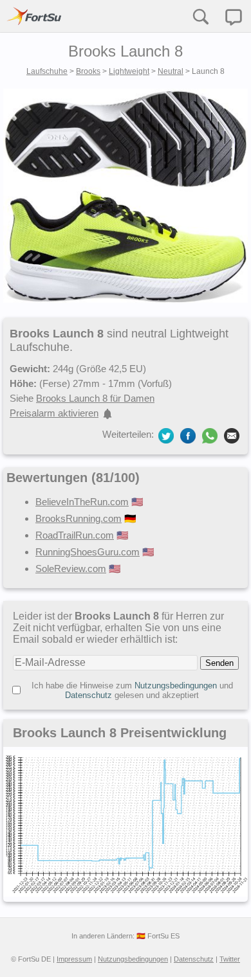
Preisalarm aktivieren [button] (54, 413)
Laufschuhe (47, 71)
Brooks (88, 71)
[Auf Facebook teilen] (188, 435)
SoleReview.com (70, 568)
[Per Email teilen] (231, 435)
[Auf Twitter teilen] (166, 435)
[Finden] (200, 16)
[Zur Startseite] (34, 16)
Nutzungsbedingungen (176, 685)
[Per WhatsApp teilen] (209, 436)
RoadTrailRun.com (74, 535)
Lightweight (129, 71)
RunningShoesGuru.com (87, 551)
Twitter (229, 959)
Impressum (74, 959)
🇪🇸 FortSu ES (158, 936)
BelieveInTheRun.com (82, 501)
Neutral (170, 71)
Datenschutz (88, 695)
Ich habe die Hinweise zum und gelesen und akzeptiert (132, 690)
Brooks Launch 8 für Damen (95, 398)
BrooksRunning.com (78, 518)
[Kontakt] (234, 17)
